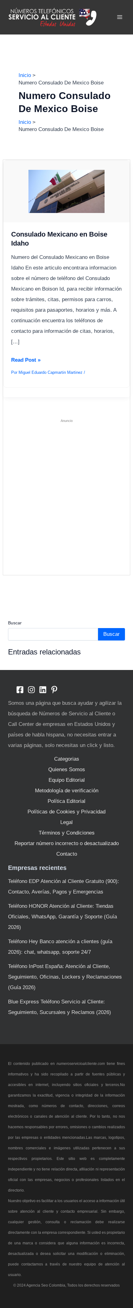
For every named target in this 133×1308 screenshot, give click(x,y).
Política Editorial (66, 801)
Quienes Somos (66, 769)
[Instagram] (31, 690)
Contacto (66, 854)
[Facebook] (20, 690)
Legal (66, 822)
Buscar (15, 622)
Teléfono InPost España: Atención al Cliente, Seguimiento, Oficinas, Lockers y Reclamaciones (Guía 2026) (65, 976)
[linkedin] (43, 690)
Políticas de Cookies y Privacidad (66, 812)
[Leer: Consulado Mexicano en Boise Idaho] (66, 191)
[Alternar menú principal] (120, 17)
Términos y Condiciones (67, 833)
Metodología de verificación (66, 791)
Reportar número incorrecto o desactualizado (67, 843)
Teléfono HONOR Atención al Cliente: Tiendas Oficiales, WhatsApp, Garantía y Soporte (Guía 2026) (62, 916)
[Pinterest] (54, 690)
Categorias (66, 759)
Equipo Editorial (67, 780)
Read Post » (26, 361)
